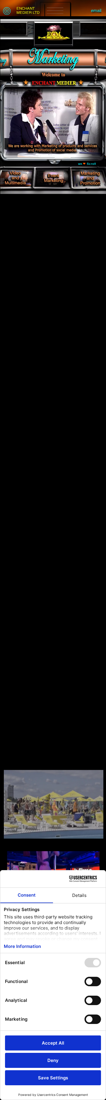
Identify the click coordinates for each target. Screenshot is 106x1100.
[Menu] (55, 10)
